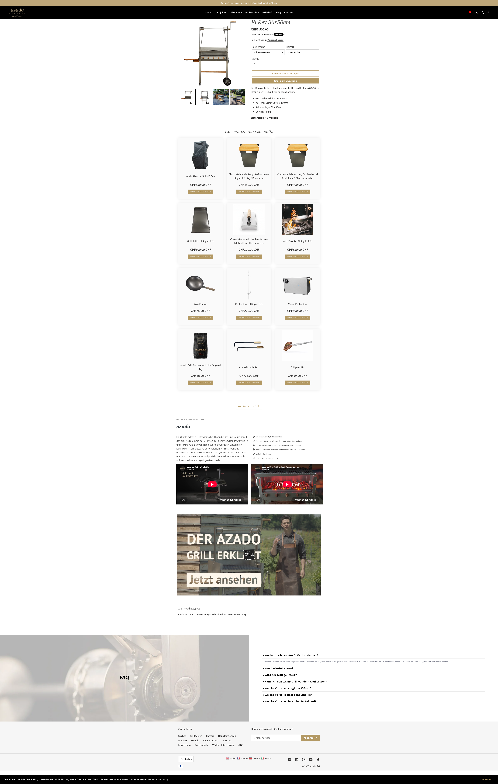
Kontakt (195, 740)
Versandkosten (275, 39)
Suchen (182, 735)
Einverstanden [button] (485, 779)
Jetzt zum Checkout (285, 80)
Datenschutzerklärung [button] (158, 779)
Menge (255, 58)
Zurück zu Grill (251, 406)
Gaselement (258, 46)
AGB (240, 745)
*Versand (226, 740)
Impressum (184, 745)
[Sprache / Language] (471, 12)
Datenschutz (201, 745)
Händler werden (227, 735)
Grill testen (196, 735)
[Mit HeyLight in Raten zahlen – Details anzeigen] (284, 34)
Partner (210, 735)
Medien (182, 740)
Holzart (290, 46)
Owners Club (210, 740)
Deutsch (185, 759)
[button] (188, 97)
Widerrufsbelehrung (223, 745)
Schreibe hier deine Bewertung (229, 614)
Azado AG (315, 766)
